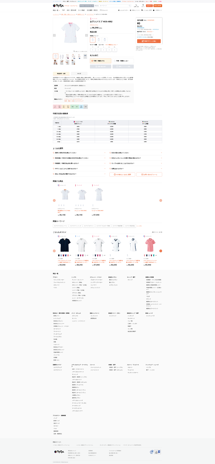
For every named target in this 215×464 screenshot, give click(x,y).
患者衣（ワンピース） (78, 384)
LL (109, 47)
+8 (70, 255)
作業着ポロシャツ (77, 300)
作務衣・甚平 (112, 364)
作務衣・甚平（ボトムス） (116, 370)
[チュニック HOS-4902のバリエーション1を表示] (76, 205)
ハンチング (131, 315)
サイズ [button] (79, 73)
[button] (56, 10)
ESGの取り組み (71, 457)
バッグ (55, 418)
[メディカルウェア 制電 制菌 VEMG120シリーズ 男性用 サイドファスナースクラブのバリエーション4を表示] (83, 255)
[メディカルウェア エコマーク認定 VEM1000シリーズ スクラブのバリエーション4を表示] (66, 255)
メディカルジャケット (78, 371)
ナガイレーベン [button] (94, 24)
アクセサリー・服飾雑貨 (59, 415)
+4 (156, 255)
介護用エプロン (76, 395)
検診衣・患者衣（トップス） (79, 377)
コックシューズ (150, 315)
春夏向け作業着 (150, 277)
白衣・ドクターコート (78, 369)
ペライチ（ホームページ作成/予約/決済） (132, 445)
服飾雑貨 (56, 431)
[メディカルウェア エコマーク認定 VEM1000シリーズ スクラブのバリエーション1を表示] (59, 255)
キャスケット (131, 318)
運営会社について (72, 450)
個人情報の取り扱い (113, 453)
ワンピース (131, 370)
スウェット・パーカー (96, 277)
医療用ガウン (75, 387)
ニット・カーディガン (78, 298)
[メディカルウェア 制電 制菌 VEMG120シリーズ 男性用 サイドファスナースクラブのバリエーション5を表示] (85, 255)
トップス (73, 277)
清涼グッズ (56, 423)
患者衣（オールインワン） (79, 390)
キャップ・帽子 (131, 277)
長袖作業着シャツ (58, 352)
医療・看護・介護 (69, 101)
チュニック (75, 374)
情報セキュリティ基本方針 (74, 455)
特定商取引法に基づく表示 (74, 453)
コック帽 (130, 328)
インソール (56, 355)
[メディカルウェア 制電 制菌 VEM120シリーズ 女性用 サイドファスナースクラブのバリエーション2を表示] (95, 255)
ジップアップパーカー (96, 282)
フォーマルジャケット (59, 282)
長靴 (55, 342)
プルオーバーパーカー (96, 279)
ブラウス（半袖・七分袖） (79, 295)
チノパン (74, 318)
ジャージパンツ (95, 370)
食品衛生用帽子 (132, 331)
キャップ (130, 279)
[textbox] (112, 5)
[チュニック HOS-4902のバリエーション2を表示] (78, 205)
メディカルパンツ (77, 379)
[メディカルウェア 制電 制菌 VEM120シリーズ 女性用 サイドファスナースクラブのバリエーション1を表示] (93, 255)
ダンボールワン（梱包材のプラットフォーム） (110, 445)
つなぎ (148, 296)
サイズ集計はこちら (111, 44)
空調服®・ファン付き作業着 (153, 279)
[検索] (129, 5)
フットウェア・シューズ (152, 364)
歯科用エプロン (76, 397)
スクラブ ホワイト (89, 225)
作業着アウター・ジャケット (154, 282)
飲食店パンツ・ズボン (114, 313)
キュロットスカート (133, 372)
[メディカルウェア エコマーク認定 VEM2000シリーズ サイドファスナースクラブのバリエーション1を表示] (144, 255)
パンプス (148, 367)
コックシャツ (94, 315)
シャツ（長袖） (76, 287)
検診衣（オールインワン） (79, 392)
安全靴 (55, 339)
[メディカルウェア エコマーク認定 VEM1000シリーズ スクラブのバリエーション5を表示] (68, 255)
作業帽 (55, 357)
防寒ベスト (56, 360)
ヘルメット (56, 344)
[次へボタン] (86, 35)
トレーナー (93, 285)
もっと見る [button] (139, 225)
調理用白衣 (93, 318)
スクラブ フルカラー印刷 (103, 225)
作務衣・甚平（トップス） (116, 367)
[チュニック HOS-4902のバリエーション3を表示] (81, 205)
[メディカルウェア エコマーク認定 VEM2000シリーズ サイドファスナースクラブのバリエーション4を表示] (151, 255)
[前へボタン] (54, 35)
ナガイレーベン (68, 99)
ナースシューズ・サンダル (79, 403)
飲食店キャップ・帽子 (133, 313)
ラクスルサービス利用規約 (115, 450)
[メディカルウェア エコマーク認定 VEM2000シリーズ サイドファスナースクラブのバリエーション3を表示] (149, 255)
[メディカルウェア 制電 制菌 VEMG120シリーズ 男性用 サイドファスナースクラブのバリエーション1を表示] (76, 255)
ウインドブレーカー (59, 279)
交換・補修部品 (58, 433)
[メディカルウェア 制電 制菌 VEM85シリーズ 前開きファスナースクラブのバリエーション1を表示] (127, 255)
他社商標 (111, 455)
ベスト (55, 287)
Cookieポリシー (92, 455)
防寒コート (56, 315)
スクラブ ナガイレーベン (60, 225)
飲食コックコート (94, 313)
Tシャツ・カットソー (77, 279)
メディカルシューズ (77, 400)
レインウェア (57, 318)
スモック (148, 299)
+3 (104, 255)
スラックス (75, 315)
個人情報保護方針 (93, 453)
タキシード (56, 285)
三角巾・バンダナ (132, 323)
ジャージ (92, 364)
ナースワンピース (77, 408)
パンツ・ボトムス (76, 313)
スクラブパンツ (58, 370)
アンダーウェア (58, 334)
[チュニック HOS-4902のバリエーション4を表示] (83, 205)
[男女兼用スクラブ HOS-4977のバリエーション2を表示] (61, 205)
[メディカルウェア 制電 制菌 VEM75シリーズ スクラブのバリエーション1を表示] (110, 255)
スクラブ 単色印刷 (117, 225)
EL (114, 47)
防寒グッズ (56, 420)
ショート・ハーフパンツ (78, 321)
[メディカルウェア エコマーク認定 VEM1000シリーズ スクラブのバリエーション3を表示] (63, 255)
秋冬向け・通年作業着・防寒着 (61, 313)
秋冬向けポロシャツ (59, 349)
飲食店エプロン (113, 277)
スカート (130, 367)
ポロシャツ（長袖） (77, 282)
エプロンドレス (113, 285)
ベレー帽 (130, 321)
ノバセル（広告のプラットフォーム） (61, 445)
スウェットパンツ (95, 287)
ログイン (149, 5)
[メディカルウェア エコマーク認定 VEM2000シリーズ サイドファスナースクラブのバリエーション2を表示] (147, 255)
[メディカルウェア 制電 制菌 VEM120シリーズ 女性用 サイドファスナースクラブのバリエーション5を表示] (102, 255)
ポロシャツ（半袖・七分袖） (79, 285)
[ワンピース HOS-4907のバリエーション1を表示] (93, 205)
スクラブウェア (78, 99)
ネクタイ (56, 426)
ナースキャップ (76, 405)
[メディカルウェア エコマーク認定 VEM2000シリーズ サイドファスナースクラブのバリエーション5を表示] (154, 255)
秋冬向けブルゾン (58, 321)
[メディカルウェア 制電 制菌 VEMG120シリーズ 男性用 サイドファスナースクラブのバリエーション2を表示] (78, 255)
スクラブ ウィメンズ (75, 225)
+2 (87, 255)
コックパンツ (112, 315)
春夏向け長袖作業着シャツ (153, 285)
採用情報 (91, 450)
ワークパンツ (57, 331)
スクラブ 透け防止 (130, 225)
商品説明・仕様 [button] (61, 73)
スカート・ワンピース (133, 364)
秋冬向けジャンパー (59, 323)
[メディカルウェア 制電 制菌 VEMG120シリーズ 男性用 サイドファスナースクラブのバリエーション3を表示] (80, 255)
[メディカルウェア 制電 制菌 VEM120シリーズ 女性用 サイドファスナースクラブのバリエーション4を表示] (100, 255)
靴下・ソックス (150, 370)
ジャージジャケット (96, 367)
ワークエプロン (58, 336)
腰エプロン (112, 282)
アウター (55, 277)
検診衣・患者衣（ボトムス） (79, 382)
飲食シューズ (149, 313)
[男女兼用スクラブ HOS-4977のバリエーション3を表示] (64, 205)
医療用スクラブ (57, 364)
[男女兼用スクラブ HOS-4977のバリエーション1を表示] (59, 205)
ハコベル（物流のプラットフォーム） (84, 445)
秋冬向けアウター (58, 347)
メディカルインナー (77, 411)
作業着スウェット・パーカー (61, 326)
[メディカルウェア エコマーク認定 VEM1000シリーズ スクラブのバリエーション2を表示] (61, 255)
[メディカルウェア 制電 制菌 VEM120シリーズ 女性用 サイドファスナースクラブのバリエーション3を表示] (98, 255)
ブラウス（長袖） (77, 292)
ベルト (55, 428)
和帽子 (129, 326)
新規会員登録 (157, 5)
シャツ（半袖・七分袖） (78, 290)
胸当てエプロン (113, 279)
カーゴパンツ (57, 328)
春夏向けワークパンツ (152, 308)
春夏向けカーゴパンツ (152, 301)
